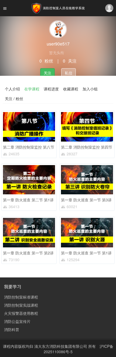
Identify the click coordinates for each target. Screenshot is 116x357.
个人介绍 (12, 88)
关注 (47, 73)
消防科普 (11, 329)
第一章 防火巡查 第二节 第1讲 (28, 199)
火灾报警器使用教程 (21, 313)
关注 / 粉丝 (14, 98)
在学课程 (31, 88)
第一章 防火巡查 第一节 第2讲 (28, 253)
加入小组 (90, 88)
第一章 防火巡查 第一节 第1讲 (86, 253)
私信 (68, 73)
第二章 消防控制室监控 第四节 (86, 147)
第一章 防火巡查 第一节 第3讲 (86, 199)
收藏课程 (70, 88)
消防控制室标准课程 (21, 297)
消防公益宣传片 (17, 321)
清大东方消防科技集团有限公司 (61, 346)
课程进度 (51, 88)
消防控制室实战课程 (21, 305)
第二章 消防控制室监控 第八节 (28, 147)
